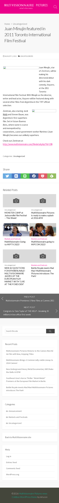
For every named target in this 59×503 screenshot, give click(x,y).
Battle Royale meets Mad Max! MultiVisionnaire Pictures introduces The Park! (42, 272)
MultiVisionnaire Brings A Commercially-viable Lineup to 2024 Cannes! (29, 361)
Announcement (15, 411)
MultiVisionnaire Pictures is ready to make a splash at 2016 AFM (42, 215)
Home (7, 24)
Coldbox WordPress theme (24, 497)
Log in (8, 456)
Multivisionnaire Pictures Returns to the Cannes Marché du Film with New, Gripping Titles (29, 352)
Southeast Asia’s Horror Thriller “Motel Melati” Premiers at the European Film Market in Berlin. (26, 379)
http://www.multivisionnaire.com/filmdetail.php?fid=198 (27, 144)
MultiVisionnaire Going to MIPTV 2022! (15, 243)
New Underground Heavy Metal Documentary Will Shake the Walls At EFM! (29, 370)
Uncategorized (15, 423)
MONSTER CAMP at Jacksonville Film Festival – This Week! (16, 215)
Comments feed (13, 468)
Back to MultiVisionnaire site (18, 437)
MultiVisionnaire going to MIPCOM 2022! (42, 243)
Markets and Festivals (12, 239)
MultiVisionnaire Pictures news (33, 493)
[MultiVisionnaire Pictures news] (26, 5)
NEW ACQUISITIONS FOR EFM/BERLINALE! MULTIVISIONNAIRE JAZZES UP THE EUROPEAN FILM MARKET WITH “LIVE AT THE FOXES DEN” (15, 276)
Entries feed (11, 462)
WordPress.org (12, 474)
